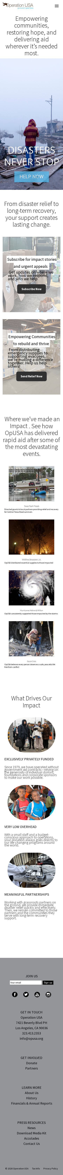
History (31, 1098)
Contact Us (31, 1143)
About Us (31, 1093)
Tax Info (36, 1168)
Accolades (31, 1138)
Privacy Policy (50, 1168)
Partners (31, 1068)
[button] (31, 124)
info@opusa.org (31, 1038)
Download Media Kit (31, 1133)
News (31, 1128)
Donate (31, 1063)
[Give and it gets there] (18, 6)
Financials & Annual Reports (31, 1103)
